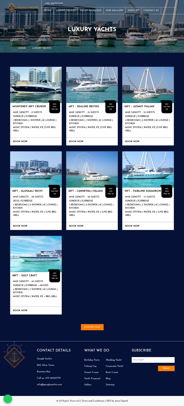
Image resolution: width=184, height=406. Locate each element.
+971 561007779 (54, 3)
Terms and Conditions (93, 401)
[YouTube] (173, 3)
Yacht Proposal (92, 378)
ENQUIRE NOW (92, 327)
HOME (47, 10)
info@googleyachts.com (49, 384)
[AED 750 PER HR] (148, 85)
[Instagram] (172, 3)
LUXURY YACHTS (65, 10)
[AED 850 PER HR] (36, 169)
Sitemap (110, 385)
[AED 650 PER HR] (92, 85)
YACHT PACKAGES (90, 10)
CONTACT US (151, 10)
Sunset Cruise (91, 372)
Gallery (87, 385)
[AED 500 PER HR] (36, 85)
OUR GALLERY (114, 10)
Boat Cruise (112, 372)
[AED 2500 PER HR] (36, 254)
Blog (108, 378)
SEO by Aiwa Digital (117, 401)
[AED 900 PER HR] (92, 169)
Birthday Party (92, 360)
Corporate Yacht (114, 366)
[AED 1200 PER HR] (148, 169)
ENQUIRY (133, 10)
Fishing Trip (90, 366)
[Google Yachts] (23, 7)
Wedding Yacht (114, 360)
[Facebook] (170, 3)
